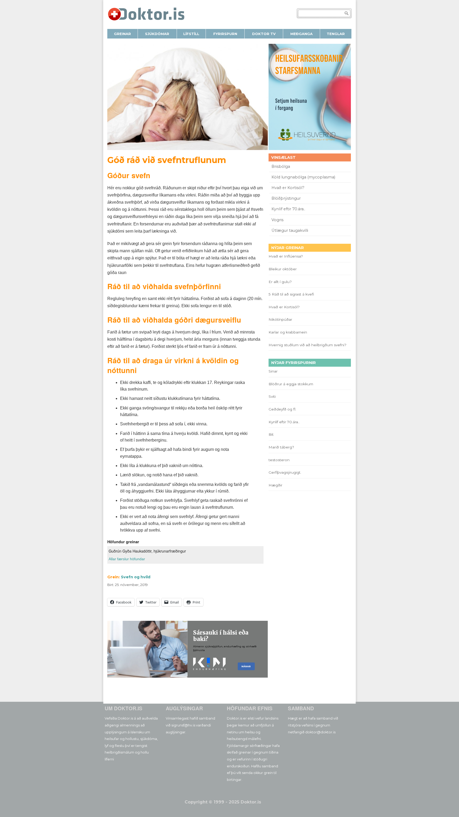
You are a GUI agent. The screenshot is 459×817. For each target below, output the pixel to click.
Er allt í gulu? (281, 282)
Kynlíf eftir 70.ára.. (288, 209)
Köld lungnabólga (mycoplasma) (303, 177)
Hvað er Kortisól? (288, 187)
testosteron (279, 460)
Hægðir (275, 485)
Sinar (273, 371)
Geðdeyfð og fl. (282, 409)
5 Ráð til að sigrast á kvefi (292, 294)
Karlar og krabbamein (288, 332)
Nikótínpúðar (280, 319)
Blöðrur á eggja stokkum (291, 384)
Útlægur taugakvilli (289, 230)
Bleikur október (283, 269)
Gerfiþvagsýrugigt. (285, 472)
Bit (271, 434)
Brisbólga (280, 166)
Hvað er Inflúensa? (286, 256)
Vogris (277, 219)
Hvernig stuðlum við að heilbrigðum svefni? (307, 345)
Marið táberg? (281, 447)
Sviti (272, 396)
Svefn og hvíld (135, 577)
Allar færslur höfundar (127, 559)
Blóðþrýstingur (286, 198)
